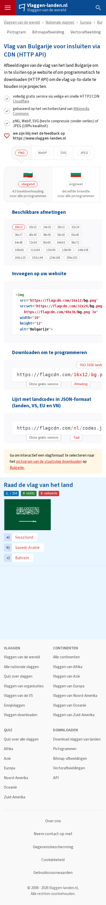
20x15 (33, 227)
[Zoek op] (98, 7)
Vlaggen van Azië (66, 676)
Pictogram (16, 32)
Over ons (53, 821)
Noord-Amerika (16, 778)
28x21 (61, 227)
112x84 (35, 250)
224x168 (54, 258)
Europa (85, 22)
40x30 (33, 235)
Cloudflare (21, 101)
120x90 (50, 250)
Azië (7, 759)
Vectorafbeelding (85, 32)
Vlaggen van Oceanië (69, 705)
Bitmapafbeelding (48, 32)
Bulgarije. (17, 467)
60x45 (75, 235)
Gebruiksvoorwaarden (53, 873)
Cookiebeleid (53, 860)
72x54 (33, 242)
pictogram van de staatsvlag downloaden (49, 461)
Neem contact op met (53, 834)
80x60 (47, 242)
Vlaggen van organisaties (24, 686)
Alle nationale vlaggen (21, 667)
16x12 (18, 227)
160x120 (20, 258)
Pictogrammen (64, 749)
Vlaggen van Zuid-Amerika (73, 715)
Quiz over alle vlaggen (21, 739)
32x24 (75, 227)
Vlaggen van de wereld (46, 10)
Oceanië (10, 787)
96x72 (75, 242)
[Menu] (7, 7)
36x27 (18, 235)
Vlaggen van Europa (68, 686)
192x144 (37, 258)
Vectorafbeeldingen (69, 768)
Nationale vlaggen (60, 22)
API (56, 778)
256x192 (71, 258)
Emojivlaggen (14, 705)
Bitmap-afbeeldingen (70, 759)
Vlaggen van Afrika (67, 667)
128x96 (66, 250)
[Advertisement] (53, 602)
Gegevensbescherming (53, 847)
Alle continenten (66, 657)
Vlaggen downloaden (20, 715)
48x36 (47, 235)
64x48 (18, 242)
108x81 (19, 250)
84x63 (61, 242)
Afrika (8, 749)
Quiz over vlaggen (18, 676)
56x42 (61, 235)
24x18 (47, 227)
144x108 (82, 250)
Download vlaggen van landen (77, 739)
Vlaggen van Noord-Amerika (75, 696)
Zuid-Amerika (14, 797)
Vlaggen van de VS (18, 696)
